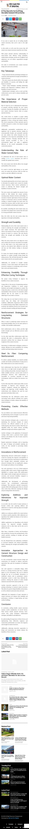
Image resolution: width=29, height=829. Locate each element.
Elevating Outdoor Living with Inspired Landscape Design (7, 739)
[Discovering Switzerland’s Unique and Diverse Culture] (5, 782)
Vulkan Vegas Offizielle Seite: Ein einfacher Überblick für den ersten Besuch (13, 675)
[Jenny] (2, 15)
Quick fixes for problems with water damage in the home (7, 756)
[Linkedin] (4, 827)
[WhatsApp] (20, 19)
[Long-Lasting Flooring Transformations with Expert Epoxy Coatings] (21, 732)
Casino (10, 686)
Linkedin (8, 827)
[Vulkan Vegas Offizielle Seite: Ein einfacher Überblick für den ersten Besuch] (14, 662)
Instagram (20, 824)
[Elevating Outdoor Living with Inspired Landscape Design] (7, 732)
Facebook (11, 824)
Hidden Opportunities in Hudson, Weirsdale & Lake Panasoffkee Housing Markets (18, 716)
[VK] (17, 19)
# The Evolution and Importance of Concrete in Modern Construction (22, 646)
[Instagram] (15, 824)
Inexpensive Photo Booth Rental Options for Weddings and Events (18, 707)
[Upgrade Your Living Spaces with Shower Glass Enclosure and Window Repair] (21, 750)
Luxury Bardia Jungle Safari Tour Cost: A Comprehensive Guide (18, 770)
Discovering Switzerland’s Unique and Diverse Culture (18, 782)
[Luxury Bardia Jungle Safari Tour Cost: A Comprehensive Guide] (5, 769)
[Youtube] (20, 827)
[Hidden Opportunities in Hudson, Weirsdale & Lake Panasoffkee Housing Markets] (4, 716)
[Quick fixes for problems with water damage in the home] (7, 750)
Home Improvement (5, 741)
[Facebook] (7, 19)
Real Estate (11, 713)
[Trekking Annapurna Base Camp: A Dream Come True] (5, 776)
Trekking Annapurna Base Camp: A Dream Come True (17, 777)
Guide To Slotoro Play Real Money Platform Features (16, 689)
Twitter (16, 827)
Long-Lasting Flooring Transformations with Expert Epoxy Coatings (20, 739)
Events (10, 704)
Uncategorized (12, 695)
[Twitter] (10, 19)
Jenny (6, 15)
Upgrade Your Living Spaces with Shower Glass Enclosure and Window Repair (20, 757)
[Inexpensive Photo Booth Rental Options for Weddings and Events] (4, 707)
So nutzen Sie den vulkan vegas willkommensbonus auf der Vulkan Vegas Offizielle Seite (18, 698)
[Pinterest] (13, 19)
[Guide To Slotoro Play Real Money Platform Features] (4, 689)
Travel (11, 767)
